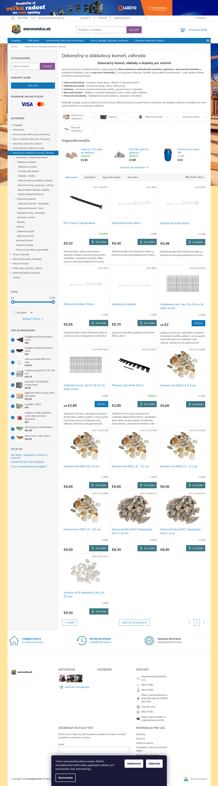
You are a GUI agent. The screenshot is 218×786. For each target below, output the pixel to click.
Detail (198, 323)
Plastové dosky (21, 263)
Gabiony (20, 226)
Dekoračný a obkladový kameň (32, 157)
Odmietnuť (134, 764)
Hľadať (134, 29)
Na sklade (24, 312)
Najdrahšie (90, 177)
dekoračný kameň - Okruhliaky (33, 203)
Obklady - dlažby (26, 176)
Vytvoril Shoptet (198, 779)
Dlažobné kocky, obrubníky (31, 213)
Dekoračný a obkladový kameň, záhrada (33, 153)
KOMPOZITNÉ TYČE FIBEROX (27, 462)
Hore (71, 622)
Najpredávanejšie (111, 177)
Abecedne (133, 177)
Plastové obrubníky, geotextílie (32, 250)
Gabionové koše (25, 236)
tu (89, 769)
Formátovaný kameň (28, 171)
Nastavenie (65, 778)
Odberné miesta (122, 18)
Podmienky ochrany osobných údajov (151, 749)
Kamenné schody (26, 217)
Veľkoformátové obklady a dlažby (35, 180)
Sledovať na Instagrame (77, 687)
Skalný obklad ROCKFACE (31, 194)
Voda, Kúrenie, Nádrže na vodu (28, 148)
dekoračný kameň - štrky (30, 208)
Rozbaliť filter (31, 319)
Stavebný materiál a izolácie (27, 143)
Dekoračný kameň (26, 199)
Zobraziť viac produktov (133, 167)
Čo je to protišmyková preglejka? (29, 466)
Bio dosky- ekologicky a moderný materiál (29, 456)
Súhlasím (154, 764)
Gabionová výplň (25, 231)
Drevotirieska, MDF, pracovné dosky (31, 134)
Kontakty (85, 18)
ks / (33, 85)
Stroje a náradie (21, 254)
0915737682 (147, 685)
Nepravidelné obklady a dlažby (34, 190)
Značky (16, 277)
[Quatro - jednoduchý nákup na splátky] (86, 7)
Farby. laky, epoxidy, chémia (27, 268)
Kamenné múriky (24, 245)
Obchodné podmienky (147, 755)
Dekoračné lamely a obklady (27, 259)
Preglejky (18, 125)
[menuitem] (16, 40)
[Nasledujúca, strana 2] (197, 623)
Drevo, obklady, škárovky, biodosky (31, 139)
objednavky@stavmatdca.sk (153, 678)
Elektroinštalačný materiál (26, 273)
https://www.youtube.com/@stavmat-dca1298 (153, 718)
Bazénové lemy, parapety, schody (35, 185)
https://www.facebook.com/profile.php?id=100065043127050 (154, 698)
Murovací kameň (24, 240)
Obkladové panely (27, 167)
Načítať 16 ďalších (134, 622)
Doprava (102, 18)
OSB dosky (18, 130)
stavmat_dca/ (148, 707)
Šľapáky (21, 222)
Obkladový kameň (26, 162)
